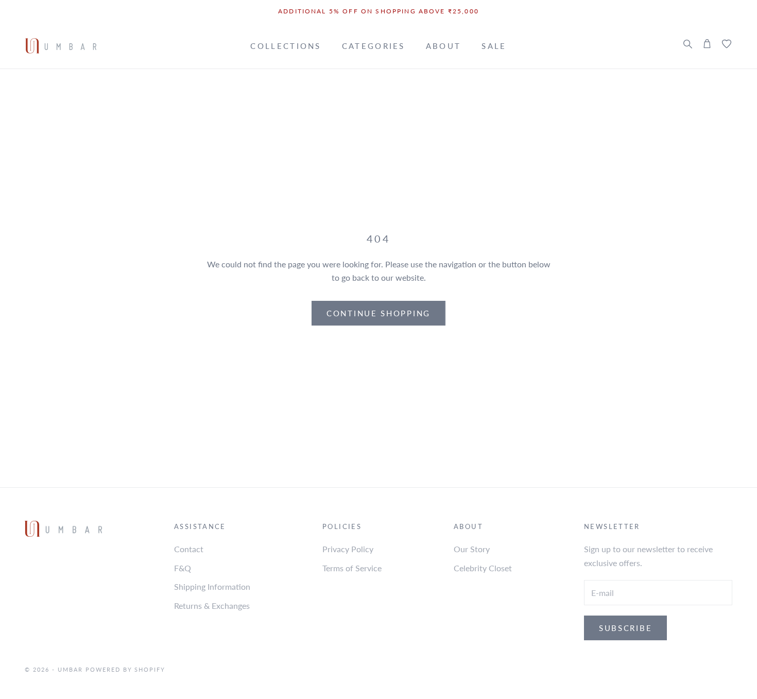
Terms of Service (352, 568)
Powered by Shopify (125, 669)
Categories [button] (373, 45)
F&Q (182, 568)
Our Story (472, 549)
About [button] (443, 45)
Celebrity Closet (483, 568)
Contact (188, 549)
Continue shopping (378, 313)
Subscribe (625, 628)
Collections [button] (285, 45)
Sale (493, 45)
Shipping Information (212, 586)
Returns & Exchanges (212, 605)
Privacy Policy (347, 549)
